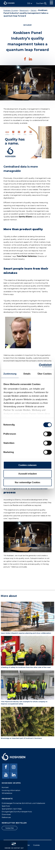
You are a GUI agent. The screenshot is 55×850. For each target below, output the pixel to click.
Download (6, 814)
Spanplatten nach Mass (12, 809)
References (6, 817)
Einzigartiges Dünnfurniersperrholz (17, 811)
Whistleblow (7, 793)
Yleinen (34, 10)
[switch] (47, 433)
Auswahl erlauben (27, 474)
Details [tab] (27, 373)
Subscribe (9, 828)
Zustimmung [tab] (9, 373)
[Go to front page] (7, 5)
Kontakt (5, 787)
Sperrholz (6, 806)
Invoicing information (11, 790)
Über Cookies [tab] (45, 373)
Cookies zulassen (27, 465)
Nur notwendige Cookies (27, 482)
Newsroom (24, 10)
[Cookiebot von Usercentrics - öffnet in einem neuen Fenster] (39, 365)
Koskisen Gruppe (11, 10)
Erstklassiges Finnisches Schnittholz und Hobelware (23, 803)
